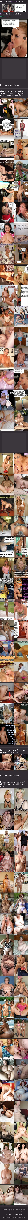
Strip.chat (18, 11)
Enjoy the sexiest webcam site (20, 7)
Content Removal (18, 1214)
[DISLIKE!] (7, 17)
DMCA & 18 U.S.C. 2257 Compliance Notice (14, 1217)
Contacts (9, 1214)
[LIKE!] (1, 17)
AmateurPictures (14, 1)
